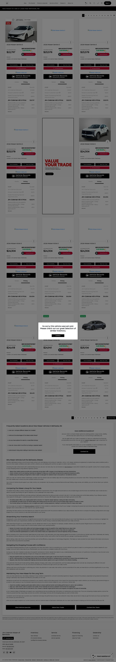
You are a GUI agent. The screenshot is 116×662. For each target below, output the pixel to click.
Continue (58, 335)
